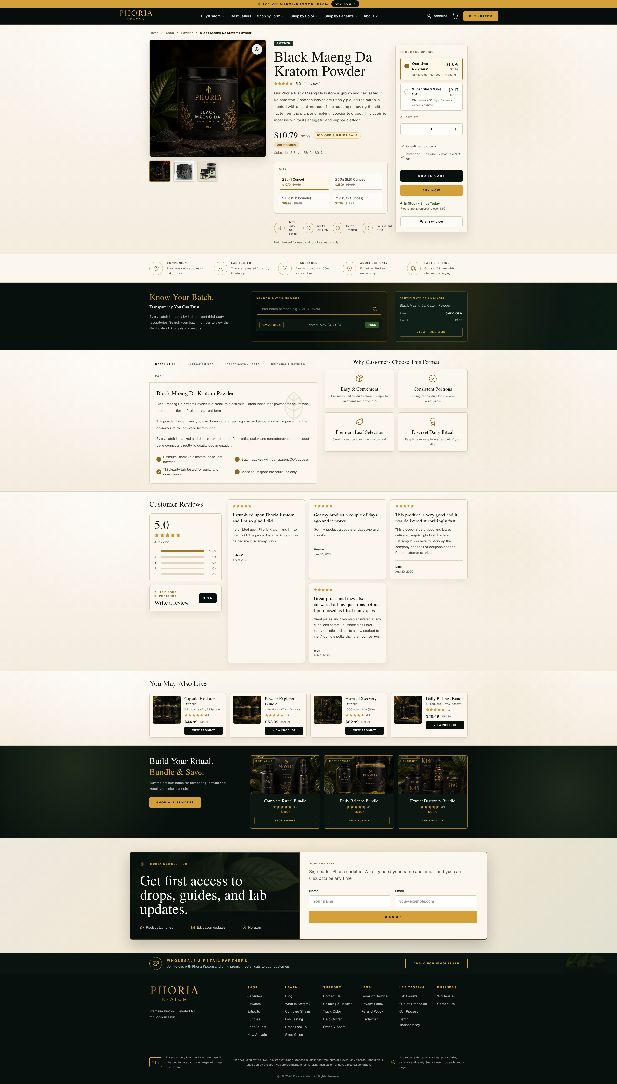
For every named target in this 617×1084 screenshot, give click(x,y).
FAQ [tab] (158, 376)
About (369, 16)
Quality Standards (413, 1004)
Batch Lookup (296, 1027)
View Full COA (431, 332)
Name (313, 891)
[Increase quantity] (455, 129)
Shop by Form (268, 16)
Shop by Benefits (339, 16)
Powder (187, 33)
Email (399, 891)
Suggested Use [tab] (201, 364)
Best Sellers (241, 16)
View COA (434, 222)
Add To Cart (431, 176)
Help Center (332, 1019)
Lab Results (408, 996)
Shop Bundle (285, 820)
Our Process (408, 1011)
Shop (170, 33)
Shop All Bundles (175, 802)
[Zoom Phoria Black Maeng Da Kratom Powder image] (257, 49)
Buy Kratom (211, 16)
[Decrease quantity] (407, 129)
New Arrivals (257, 1034)
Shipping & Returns (337, 1004)
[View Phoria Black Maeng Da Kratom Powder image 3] (207, 171)
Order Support (334, 1027)
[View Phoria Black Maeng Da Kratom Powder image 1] (159, 171)
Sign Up (393, 917)
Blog (288, 996)
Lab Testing (294, 1019)
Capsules (254, 996)
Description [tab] (165, 364)
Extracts (253, 1011)
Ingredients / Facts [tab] (242, 364)
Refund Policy (372, 1011)
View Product (203, 730)
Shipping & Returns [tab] (288, 364)
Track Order (332, 1011)
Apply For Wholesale (436, 963)
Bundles (253, 1019)
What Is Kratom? (297, 1004)
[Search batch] (375, 308)
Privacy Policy (372, 1004)
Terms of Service (374, 996)
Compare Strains (298, 1011)
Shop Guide (294, 1034)
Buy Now (431, 190)
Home (154, 33)
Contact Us (332, 996)
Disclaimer (369, 1019)
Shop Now (360, 3)
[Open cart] (455, 16)
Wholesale (445, 996)
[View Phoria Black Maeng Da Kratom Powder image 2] (183, 171)
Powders (254, 1004)
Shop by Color (302, 16)
